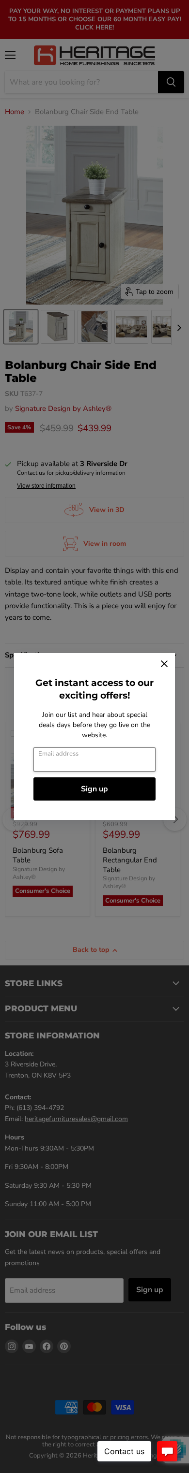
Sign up (94, 789)
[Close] (164, 663)
